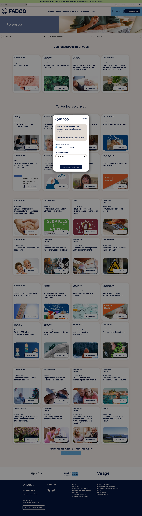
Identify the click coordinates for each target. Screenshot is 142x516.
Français (60, 147)
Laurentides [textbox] (60, 156)
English (71, 147)
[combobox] (71, 156)
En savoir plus (60, 134)
